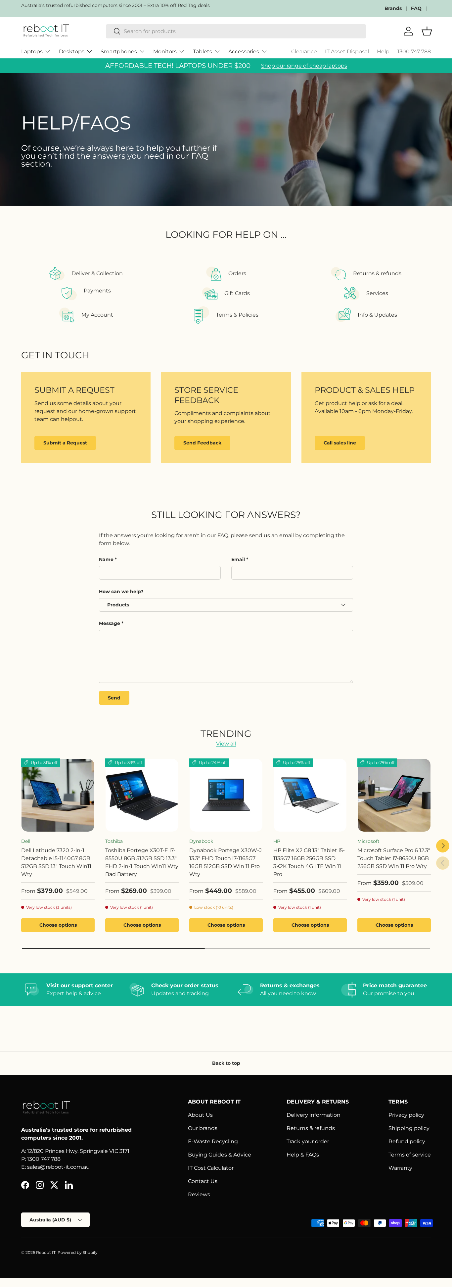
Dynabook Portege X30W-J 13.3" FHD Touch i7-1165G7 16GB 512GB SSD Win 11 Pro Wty (225, 862)
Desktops (71, 51)
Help (383, 51)
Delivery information (313, 1115)
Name (106, 559)
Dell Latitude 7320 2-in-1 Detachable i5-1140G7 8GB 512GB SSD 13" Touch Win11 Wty (56, 862)
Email (238, 559)
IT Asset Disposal (347, 51)
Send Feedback (202, 443)
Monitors (165, 51)
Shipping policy (408, 1128)
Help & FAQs (303, 1155)
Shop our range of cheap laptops (304, 66)
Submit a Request (65, 443)
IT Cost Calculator (211, 1168)
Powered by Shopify (78, 1252)
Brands (393, 8)
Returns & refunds (311, 1128)
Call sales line (340, 443)
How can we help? (121, 591)
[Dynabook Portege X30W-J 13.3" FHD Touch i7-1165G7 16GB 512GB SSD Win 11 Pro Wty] (226, 795)
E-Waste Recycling (213, 1141)
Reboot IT (46, 1252)
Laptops (32, 51)
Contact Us (202, 1181)
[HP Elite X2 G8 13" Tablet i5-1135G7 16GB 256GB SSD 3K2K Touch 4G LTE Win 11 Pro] (310, 795)
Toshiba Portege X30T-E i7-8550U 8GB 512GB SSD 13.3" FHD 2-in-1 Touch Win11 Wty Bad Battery (141, 862)
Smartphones (119, 51)
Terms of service (409, 1155)
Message (109, 624)
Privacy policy (406, 1115)
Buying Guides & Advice (219, 1155)
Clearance (304, 51)
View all (226, 744)
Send (114, 698)
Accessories (243, 51)
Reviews (199, 1194)
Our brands (202, 1128)
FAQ (416, 8)
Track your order (308, 1141)
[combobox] (236, 31)
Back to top (226, 1063)
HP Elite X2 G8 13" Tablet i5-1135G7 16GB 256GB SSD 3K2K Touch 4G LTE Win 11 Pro (309, 862)
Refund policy (406, 1141)
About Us (200, 1115)
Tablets (202, 51)
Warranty (400, 1168)
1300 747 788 (414, 51)
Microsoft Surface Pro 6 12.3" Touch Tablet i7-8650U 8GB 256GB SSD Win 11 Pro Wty (393, 858)
